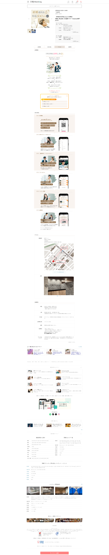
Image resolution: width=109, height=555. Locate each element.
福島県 (37, 448)
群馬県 (47, 440)
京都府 (35, 442)
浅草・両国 (79, 443)
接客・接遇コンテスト (69, 395)
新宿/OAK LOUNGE (34, 498)
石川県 (35, 452)
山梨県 (35, 450)
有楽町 (62, 440)
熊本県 (37, 458)
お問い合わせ (68, 538)
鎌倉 (73, 445)
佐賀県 (35, 458)
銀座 (64, 440)
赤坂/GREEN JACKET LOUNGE (71, 498)
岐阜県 (37, 444)
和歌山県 (44, 442)
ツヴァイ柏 (37, 503)
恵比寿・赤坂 (74, 440)
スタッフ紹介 (52, 395)
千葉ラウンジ (33, 503)
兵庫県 (37, 442)
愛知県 (33, 444)
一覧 (81, 429)
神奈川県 (35, 440)
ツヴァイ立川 (60, 498)
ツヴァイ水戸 (40, 507)
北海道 (33, 446)
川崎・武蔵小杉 (68, 445)
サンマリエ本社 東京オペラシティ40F (46, 499)
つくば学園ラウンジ (34, 507)
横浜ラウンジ (33, 501)
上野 (57, 466)
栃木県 (45, 440)
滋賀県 (40, 442)
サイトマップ (73, 538)
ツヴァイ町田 (64, 498)
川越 (33, 473)
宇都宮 (32, 477)
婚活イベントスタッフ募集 (59, 395)
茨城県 (43, 440)
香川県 (33, 456)
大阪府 (33, 442)
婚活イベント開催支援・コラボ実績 (42, 395)
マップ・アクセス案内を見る (58, 272)
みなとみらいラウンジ (39, 501)
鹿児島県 (44, 458)
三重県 (40, 444)
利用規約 (39, 538)
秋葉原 (59, 466)
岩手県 (33, 448)
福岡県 (33, 458)
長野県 (37, 450)
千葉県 (38, 440)
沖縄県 (47, 458)
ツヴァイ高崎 (33, 511)
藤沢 (71, 445)
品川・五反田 (54, 466)
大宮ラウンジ (33, 505)
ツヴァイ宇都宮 (33, 509)
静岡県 (35, 444)
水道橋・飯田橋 (74, 443)
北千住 (61, 466)
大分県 (40, 458)
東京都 (33, 440)
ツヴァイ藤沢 (45, 501)
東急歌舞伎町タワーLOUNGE (35, 499)
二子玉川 (70, 466)
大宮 (32, 473)
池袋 (79, 440)
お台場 (64, 443)
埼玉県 (40, 440)
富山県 (33, 452)
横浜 (60, 445)
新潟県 (33, 450)
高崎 (32, 479)
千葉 (32, 471)
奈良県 (42, 442)
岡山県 (33, 454)
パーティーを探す (55, 553)
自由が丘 (61, 443)
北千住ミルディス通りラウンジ (42, 498)
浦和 (35, 473)
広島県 (35, 454)
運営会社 (34, 538)
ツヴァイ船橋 (41, 503)
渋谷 (72, 466)
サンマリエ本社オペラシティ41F (52, 498)
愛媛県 (35, 456)
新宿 (60, 440)
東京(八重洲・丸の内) (68, 440)
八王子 (66, 443)
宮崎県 (42, 458)
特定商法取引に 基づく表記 (46, 538)
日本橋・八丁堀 (69, 443)
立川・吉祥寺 (65, 466)
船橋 (34, 471)
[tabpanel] (40, 19)
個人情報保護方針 (55, 538)
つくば (32, 475)
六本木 (77, 440)
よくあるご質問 (61, 538)
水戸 (34, 475)
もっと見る (80, 346)
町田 (67, 466)
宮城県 (35, 448)
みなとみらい (63, 445)
